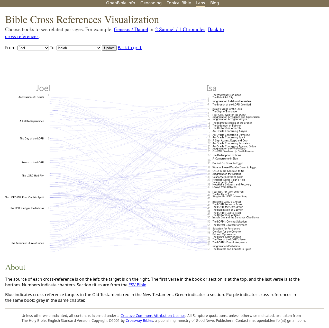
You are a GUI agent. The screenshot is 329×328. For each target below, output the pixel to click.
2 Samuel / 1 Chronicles (180, 29)
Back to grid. (130, 47)
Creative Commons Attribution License (153, 315)
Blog (214, 3)
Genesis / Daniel (131, 29)
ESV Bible (137, 285)
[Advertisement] (277, 47)
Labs (200, 3)
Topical (179, 3)
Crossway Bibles (139, 320)
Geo (151, 3)
